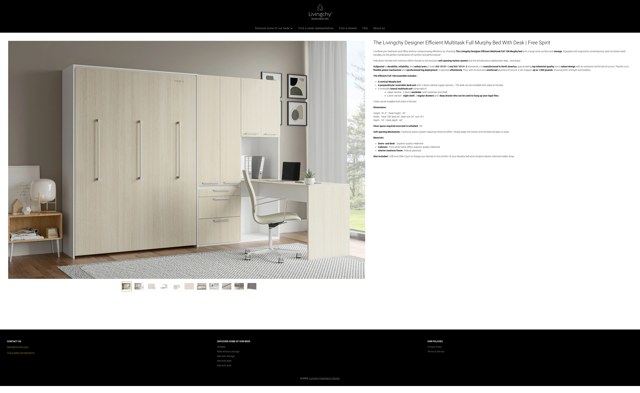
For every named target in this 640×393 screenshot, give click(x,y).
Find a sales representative (316, 28)
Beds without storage (228, 351)
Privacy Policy (435, 347)
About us (379, 28)
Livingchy (314, 378)
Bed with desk (224, 361)
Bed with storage (226, 356)
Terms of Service (436, 351)
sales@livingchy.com (17, 347)
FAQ (365, 28)
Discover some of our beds (272, 28)
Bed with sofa (224, 365)
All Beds (221, 347)
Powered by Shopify (329, 378)
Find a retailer (348, 28)
